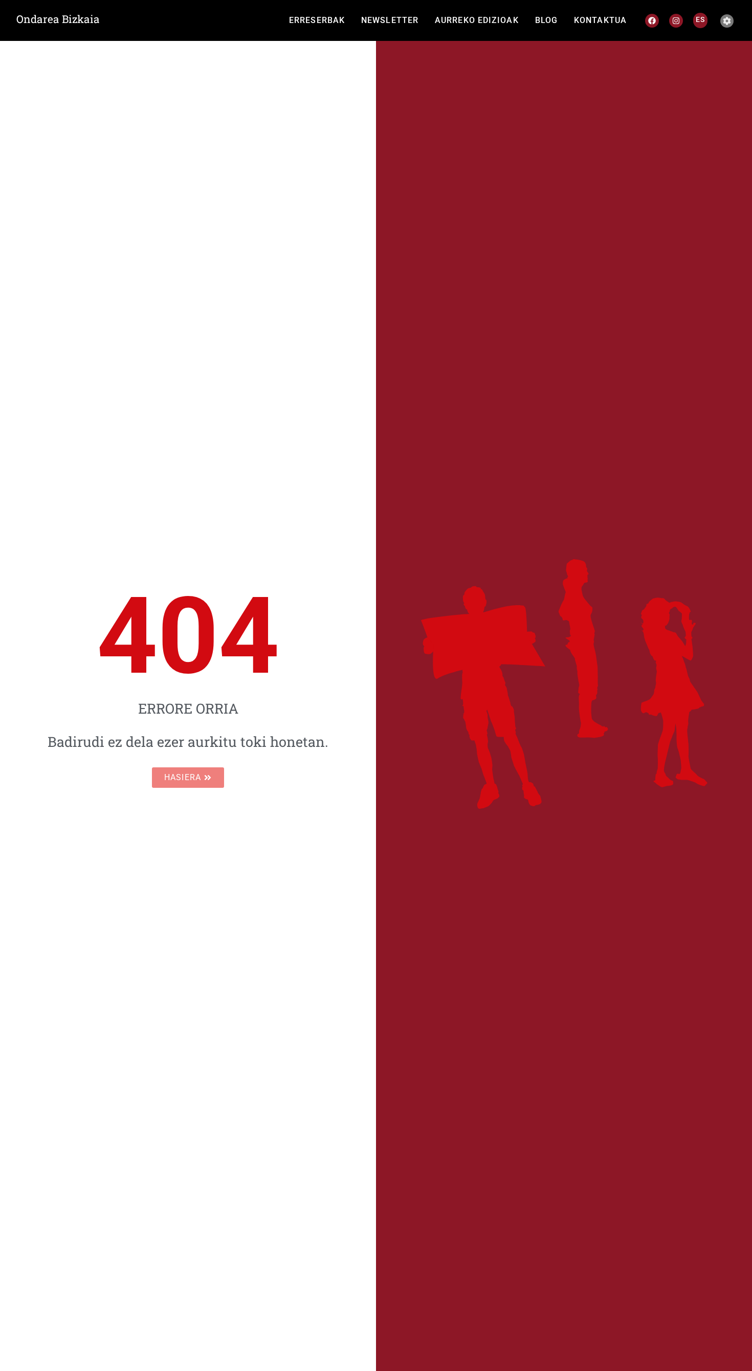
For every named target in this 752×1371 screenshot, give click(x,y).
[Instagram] (676, 21)
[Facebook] (652, 21)
